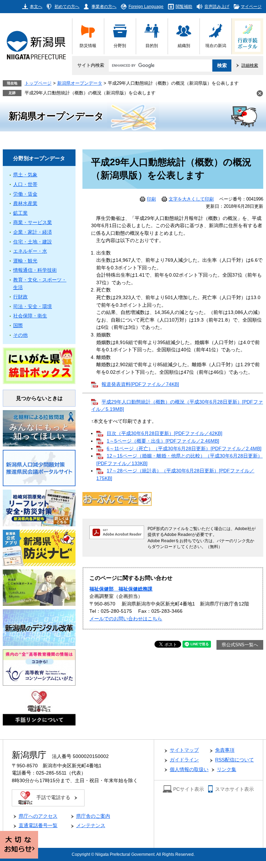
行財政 (20, 296)
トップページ (38, 83)
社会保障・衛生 (30, 315)
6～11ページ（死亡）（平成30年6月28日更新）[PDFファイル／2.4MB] (184, 448)
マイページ (251, 6)
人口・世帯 (25, 184)
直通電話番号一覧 (38, 825)
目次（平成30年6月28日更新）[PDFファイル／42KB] (164, 433)
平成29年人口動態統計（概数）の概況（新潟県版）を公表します (90, 93)
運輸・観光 (25, 260)
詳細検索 (249, 65)
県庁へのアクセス (38, 816)
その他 (20, 335)
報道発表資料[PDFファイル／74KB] (140, 384)
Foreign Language (145, 6)
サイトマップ (184, 750)
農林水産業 (25, 203)
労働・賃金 (25, 194)
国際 (18, 325)
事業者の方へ (103, 6)
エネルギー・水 (30, 251)
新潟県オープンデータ (79, 83)
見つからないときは (39, 398)
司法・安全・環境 (32, 306)
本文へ (36, 6)
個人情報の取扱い (189, 769)
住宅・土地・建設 (32, 241)
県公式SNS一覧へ (240, 644)
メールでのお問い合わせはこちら (125, 618)
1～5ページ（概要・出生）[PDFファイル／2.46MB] (163, 441)
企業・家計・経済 (32, 232)
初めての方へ (66, 6)
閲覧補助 (184, 6)
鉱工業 (20, 213)
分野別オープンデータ (39, 158)
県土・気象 (25, 174)
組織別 (184, 45)
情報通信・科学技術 (35, 270)
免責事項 (224, 750)
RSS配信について (234, 759)
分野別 (120, 45)
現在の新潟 (215, 45)
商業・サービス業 (32, 222)
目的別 (151, 45)
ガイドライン (184, 759)
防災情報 (88, 45)
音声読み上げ (216, 6)
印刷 (151, 199)
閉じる (260, 93)
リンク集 (226, 769)
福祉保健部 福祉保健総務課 (120, 589)
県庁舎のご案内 (93, 816)
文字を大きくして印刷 (191, 199)
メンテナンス (90, 825)
